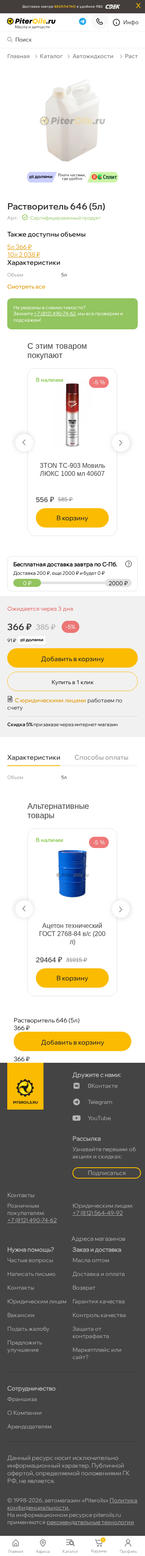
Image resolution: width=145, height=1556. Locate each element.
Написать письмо (31, 1273)
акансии (21, 1315)
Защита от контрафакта (90, 1332)
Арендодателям (29, 1426)
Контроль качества (99, 1315)
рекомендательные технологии (90, 1522)
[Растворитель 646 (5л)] (72, 126)
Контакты (20, 1287)
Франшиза (22, 1399)
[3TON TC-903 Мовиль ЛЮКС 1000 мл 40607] (72, 411)
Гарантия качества (98, 1301)
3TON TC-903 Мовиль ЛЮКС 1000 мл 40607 (72, 469)
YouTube (99, 1118)
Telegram (100, 1102)
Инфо (131, 22)
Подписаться (107, 1173)
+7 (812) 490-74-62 (55, 313)
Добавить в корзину (72, 659)
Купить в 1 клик (73, 682)
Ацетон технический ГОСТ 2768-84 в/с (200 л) (72, 933)
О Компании (24, 1412)
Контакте (103, 1085)
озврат (83, 1287)
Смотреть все (26, 286)
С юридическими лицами (50, 700)
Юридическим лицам (36, 1301)
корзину (72, 518)
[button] (24, 443)
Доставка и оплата (98, 1273)
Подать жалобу (28, 1328)
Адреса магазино (98, 1238)
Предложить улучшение (24, 1346)
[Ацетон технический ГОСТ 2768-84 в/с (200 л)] (72, 871)
